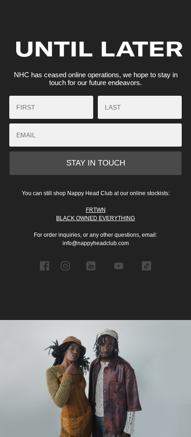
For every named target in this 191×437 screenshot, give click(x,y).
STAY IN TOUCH (95, 163)
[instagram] (65, 272)
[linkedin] (91, 272)
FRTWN (96, 210)
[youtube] (118, 272)
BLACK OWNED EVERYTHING (95, 218)
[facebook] (44, 272)
